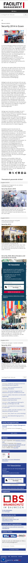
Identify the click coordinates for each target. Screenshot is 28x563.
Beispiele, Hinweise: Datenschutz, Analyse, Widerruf (13, 296)
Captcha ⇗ (20, 289)
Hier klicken (16, 287)
